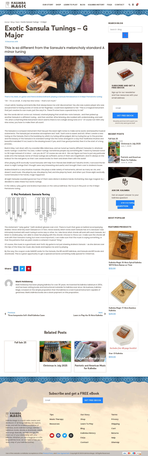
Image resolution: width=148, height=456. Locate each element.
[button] (129, 4)
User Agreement (63, 453)
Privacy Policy (48, 453)
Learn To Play (86, 424)
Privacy (115, 419)
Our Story (48, 4)
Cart (113, 428)
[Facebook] (58, 435)
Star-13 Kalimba (116, 353)
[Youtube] (52, 435)
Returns (115, 433)
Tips (52, 414)
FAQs (82, 437)
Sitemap (115, 442)
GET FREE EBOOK (125, 115)
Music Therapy (56, 419)
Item (17, 22)
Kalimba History (96, 4)
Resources (55, 424)
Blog (82, 4)
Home (7, 22)
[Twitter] (64, 435)
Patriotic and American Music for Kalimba (90, 367)
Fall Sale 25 (20, 342)
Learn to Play (70, 4)
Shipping (115, 424)
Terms (114, 414)
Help (113, 437)
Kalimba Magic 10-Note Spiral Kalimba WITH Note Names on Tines (125, 263)
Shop (58, 4)
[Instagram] (71, 435)
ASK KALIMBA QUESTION (125, 205)
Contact (119, 4)
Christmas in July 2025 (55, 365)
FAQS (109, 4)
